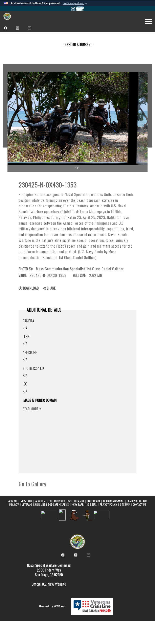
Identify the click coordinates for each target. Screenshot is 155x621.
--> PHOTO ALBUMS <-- (77, 44)
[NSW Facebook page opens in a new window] (5, 27)
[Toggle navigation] (148, 21)
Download (30, 288)
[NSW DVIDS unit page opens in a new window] (29, 27)
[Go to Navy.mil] (77, 8)
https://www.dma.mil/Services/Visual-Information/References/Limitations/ (73, 440)
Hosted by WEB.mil (52, 606)
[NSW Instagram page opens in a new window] (17, 27)
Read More (31, 409)
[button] (75, 3)
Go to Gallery (32, 484)
